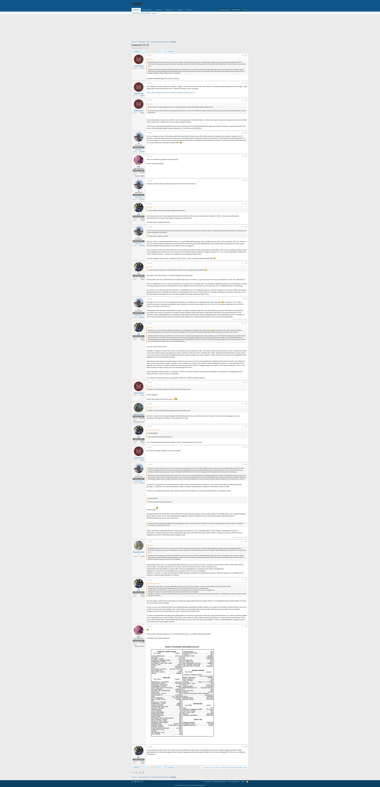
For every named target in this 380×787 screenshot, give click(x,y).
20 (159, 51)
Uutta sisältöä (147, 10)
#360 (245, 746)
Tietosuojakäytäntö (233, 782)
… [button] (144, 51)
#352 (245, 382)
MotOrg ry (169, 10)
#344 (245, 133)
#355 (245, 447)
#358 (245, 579)
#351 (245, 323)
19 (156, 51)
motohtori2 (136, 48)
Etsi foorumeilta (145, 13)
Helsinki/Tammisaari (138, 422)
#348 (245, 227)
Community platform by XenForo (190, 785)
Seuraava (171, 51)
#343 (245, 100)
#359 (245, 626)
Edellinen (136, 51)
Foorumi (136, 10)
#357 (245, 541)
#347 (245, 203)
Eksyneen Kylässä (139, 176)
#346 (245, 180)
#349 (245, 263)
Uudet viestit (135, 13)
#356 (245, 464)
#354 (245, 426)
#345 (245, 156)
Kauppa (179, 10)
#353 (245, 403)
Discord (189, 10)
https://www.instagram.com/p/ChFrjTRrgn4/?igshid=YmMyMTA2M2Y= (171, 93)
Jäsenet (158, 10)
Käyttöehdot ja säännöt (220, 782)
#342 (245, 83)
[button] (153, 10)
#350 (245, 299)
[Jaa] (242, 55)
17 (150, 51)
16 (147, 51)
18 (153, 51)
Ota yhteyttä (207, 782)
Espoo (142, 220)
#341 (245, 55)
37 (165, 51)
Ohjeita (243, 782)
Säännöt (154, 13)
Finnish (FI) (139, 782)
